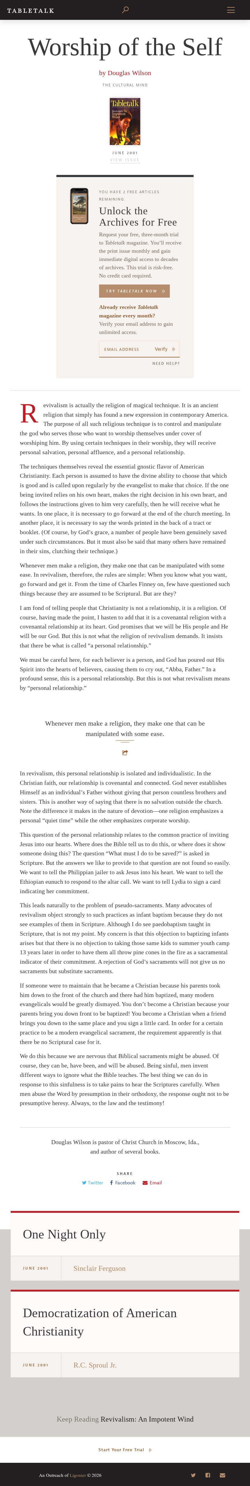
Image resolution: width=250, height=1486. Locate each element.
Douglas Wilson (129, 73)
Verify (161, 349)
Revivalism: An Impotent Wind (147, 1419)
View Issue (125, 160)
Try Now (132, 291)
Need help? (166, 363)
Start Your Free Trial (121, 1449)
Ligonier (78, 1475)
